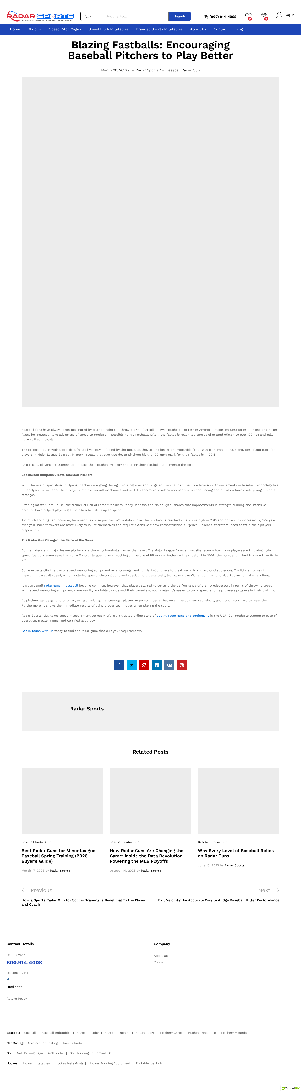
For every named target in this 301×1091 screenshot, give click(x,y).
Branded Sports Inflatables (159, 29)
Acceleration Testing (42, 1043)
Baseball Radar (88, 1032)
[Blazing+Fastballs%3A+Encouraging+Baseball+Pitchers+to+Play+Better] (132, 665)
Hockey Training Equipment (109, 1063)
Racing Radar (73, 1043)
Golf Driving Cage (30, 1053)
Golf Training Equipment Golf (92, 1053)
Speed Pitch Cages (65, 29)
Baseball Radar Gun (183, 70)
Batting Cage (145, 1032)
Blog (239, 29)
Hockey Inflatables (36, 1063)
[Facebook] (8, 979)
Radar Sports (147, 70)
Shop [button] (32, 29)
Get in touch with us (37, 631)
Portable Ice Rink (149, 1063)
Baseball (29, 1032)
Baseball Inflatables (56, 1032)
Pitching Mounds (234, 1032)
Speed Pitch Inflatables (108, 29)
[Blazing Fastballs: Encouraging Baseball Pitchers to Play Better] (119, 665)
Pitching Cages (171, 1032)
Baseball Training (117, 1032)
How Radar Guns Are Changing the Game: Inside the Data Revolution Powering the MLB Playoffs (147, 856)
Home (15, 29)
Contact (221, 29)
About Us (198, 29)
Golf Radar (56, 1053)
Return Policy (17, 998)
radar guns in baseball (61, 585)
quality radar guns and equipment (183, 615)
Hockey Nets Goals (69, 1063)
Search (179, 16)
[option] (62, 820)
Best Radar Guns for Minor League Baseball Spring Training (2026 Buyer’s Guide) (58, 856)
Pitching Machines (202, 1032)
